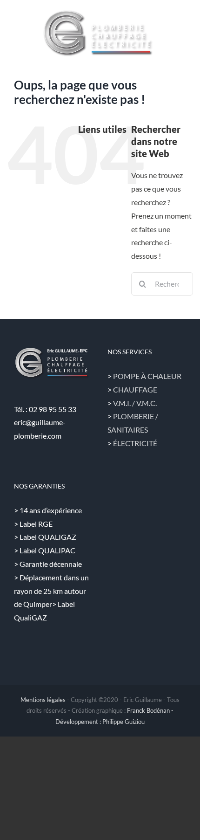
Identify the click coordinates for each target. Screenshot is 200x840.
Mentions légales (43, 699)
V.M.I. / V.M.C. (135, 403)
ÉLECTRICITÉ (135, 443)
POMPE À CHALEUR (147, 376)
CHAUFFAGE (135, 389)
